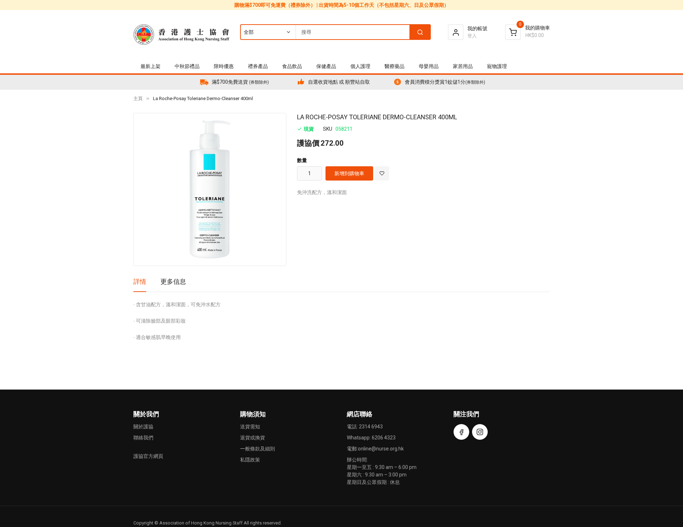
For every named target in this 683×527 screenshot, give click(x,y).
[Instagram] (480, 432)
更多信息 (173, 281)
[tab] (139, 284)
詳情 (139, 281)
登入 (472, 35)
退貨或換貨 (252, 437)
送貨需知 (250, 426)
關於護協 (143, 426)
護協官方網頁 (148, 456)
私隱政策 (250, 460)
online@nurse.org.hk (381, 449)
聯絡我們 (143, 437)
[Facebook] (461, 432)
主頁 (138, 98)
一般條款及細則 (257, 449)
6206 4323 (384, 437)
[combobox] (335, 32)
